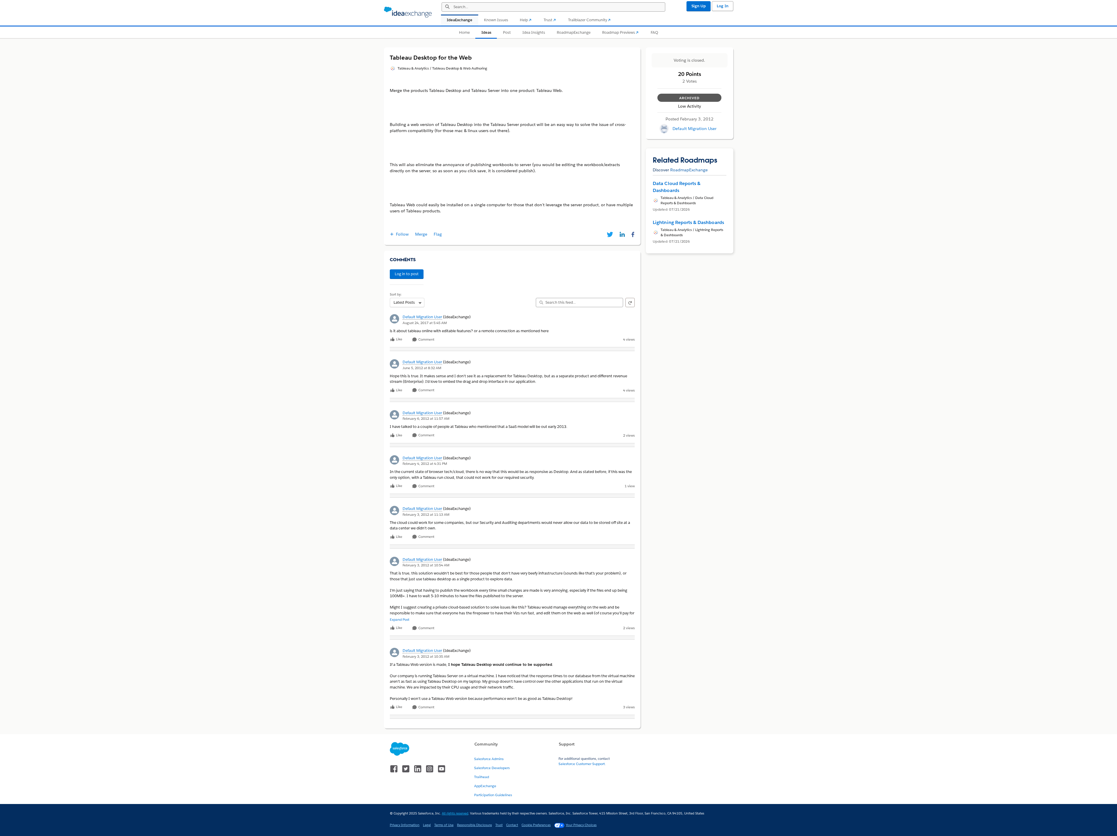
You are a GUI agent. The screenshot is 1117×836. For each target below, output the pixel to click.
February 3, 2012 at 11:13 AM (426, 514)
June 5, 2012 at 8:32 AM (422, 367)
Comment (425, 339)
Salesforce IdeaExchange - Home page (408, 12)
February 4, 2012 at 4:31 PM (425, 463)
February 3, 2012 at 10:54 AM (426, 565)
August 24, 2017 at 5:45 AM (425, 322)
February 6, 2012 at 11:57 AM (426, 418)
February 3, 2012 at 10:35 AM (426, 656)
